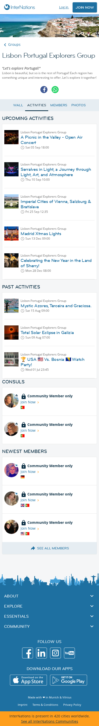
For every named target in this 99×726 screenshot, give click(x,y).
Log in (64, 7)
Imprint (22, 705)
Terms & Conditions (45, 705)
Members (58, 105)
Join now (85, 7)
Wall (18, 105)
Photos (78, 105)
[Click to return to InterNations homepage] (20, 7)
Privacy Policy (72, 705)
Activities (36, 105)
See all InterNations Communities (49, 721)
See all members (53, 548)
